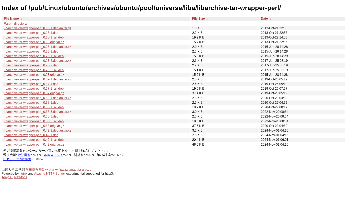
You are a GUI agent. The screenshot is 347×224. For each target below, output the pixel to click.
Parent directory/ (15, 23)
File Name (11, 18)
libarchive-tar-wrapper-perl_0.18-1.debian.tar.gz (37, 28)
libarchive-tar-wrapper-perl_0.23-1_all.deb (34, 56)
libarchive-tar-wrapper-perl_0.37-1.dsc (31, 84)
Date (264, 18)
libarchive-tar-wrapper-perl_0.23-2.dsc (31, 65)
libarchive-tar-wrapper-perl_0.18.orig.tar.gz (34, 42)
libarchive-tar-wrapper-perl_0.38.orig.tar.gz (34, 126)
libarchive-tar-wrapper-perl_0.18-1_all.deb (34, 37)
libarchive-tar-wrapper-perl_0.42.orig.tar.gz (34, 144)
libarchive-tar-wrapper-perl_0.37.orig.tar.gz (34, 93)
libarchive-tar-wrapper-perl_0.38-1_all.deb (34, 107)
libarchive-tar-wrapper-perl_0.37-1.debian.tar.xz (37, 79)
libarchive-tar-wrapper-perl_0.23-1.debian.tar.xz (37, 47)
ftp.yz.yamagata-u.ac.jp (75, 169)
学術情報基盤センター (42, 169)
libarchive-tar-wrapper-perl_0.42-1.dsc (31, 135)
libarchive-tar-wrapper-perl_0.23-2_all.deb (34, 70)
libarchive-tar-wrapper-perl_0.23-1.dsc (31, 51)
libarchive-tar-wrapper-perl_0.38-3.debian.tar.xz (37, 112)
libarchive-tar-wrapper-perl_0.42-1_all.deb (34, 139)
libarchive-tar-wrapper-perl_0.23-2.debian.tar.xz (37, 60)
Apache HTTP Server (49, 173)
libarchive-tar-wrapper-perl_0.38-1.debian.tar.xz (37, 98)
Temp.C (7, 177)
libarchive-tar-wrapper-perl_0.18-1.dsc (31, 32)
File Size (198, 18)
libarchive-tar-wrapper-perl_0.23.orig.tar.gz (34, 74)
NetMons (20, 177)
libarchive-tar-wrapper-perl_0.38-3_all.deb (34, 121)
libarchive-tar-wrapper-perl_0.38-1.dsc (31, 102)
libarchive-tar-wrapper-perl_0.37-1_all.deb (34, 88)
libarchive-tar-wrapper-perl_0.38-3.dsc (31, 116)
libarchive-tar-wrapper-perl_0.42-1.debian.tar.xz (37, 130)
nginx (23, 173)
